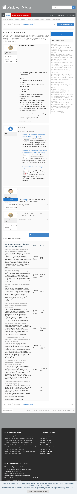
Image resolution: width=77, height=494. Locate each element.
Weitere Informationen (41, 491)
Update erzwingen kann (14, 453)
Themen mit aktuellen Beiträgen (35, 19)
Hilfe (40, 410)
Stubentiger (24, 200)
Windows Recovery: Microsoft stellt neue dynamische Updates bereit (62, 66)
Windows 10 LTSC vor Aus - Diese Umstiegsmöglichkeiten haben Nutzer (61, 85)
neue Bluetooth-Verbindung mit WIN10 (60, 108)
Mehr (62, 112)
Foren (8, 15)
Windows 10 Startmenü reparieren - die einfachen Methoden (22, 478)
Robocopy (54, 44)
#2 (47, 205)
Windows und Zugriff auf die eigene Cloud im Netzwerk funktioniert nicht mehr (62, 79)
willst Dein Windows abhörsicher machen (18, 475)
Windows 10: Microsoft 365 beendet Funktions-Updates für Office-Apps (60, 70)
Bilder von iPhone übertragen (15, 323)
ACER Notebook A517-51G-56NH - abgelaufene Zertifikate (61, 92)
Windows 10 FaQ (44, 438)
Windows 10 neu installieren (13, 471)
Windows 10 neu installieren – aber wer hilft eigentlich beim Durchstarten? (61, 59)
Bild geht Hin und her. (12, 270)
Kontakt (35, 410)
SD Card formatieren (57, 111)
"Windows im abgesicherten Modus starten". (62, 51)
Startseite (28, 410)
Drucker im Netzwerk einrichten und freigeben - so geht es (33, 136)
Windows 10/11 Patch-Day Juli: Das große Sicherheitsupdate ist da (62, 105)
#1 (47, 121)
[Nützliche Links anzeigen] (54, 24)
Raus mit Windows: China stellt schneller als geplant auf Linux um (61, 55)
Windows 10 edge (45, 453)
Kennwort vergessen (57, 89)
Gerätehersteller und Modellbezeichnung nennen (19, 469)
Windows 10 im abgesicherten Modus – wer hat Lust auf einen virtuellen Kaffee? (61, 47)
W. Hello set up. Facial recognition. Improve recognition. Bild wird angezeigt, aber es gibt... (17, 362)
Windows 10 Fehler (45, 442)
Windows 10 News (45, 449)
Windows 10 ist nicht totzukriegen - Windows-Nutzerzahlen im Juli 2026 (62, 95)
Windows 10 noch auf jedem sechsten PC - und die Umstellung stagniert (61, 99)
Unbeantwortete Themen (53, 19)
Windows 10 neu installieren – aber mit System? (61, 63)
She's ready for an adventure (60, 103)
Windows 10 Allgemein (46, 436)
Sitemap (53, 410)
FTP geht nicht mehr (57, 82)
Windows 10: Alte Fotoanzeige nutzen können (32, 168)
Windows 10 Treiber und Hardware (50, 447)
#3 (47, 219)
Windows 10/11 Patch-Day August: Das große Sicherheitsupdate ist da (62, 75)
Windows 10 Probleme (46, 445)
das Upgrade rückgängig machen (14, 473)
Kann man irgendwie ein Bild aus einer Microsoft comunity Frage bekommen (16, 306)
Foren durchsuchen (8, 19)
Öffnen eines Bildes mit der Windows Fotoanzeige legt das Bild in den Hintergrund (17, 339)
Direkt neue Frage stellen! (21, 15)
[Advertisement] (34, 59)
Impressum (46, 410)
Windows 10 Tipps (20, 19)
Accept (30, 491)
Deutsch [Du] (7, 410)
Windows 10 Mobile (32, 40)
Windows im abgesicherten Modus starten (17, 467)
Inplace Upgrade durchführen (13, 480)
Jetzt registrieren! (62, 34)
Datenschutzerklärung (64, 410)
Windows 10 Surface (46, 451)
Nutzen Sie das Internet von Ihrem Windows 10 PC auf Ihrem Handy (34, 152)
